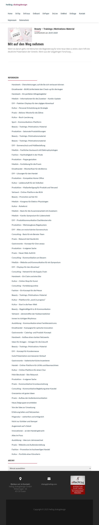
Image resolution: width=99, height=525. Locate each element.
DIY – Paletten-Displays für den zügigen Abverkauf (33, 103)
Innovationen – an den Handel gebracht (28, 431)
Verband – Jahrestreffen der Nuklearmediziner (31, 314)
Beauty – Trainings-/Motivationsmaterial (29, 136)
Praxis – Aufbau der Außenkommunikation (29, 398)
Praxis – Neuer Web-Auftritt (23, 253)
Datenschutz (24, 20)
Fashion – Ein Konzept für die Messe (27, 290)
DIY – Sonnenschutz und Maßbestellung (28, 145)
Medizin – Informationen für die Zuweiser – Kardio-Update (36, 98)
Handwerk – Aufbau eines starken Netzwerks (30, 337)
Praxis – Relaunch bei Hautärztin (25, 239)
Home (10, 13)
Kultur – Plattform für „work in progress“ (28, 300)
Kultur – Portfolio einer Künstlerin (26, 454)
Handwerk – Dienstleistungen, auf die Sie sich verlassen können (38, 84)
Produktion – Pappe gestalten (24, 159)
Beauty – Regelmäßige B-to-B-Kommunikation (31, 309)
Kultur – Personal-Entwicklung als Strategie (30, 108)
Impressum (12, 20)
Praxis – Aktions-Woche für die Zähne (27, 112)
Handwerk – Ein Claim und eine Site (26, 276)
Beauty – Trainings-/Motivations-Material (54, 28)
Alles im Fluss (17, 435)
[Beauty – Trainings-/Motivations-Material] (20, 34)
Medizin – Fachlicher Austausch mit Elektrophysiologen (35, 150)
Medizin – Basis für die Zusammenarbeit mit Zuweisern (34, 211)
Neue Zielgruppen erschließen (24, 402)
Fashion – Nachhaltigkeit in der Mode (27, 155)
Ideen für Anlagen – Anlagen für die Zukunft (30, 342)
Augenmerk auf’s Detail (21, 426)
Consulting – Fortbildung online (25, 286)
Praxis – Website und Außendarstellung (28, 445)
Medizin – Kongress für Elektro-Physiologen (30, 201)
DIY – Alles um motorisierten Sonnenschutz (30, 229)
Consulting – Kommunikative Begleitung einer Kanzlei (34, 388)
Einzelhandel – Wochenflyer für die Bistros (29, 169)
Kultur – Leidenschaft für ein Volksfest (27, 183)
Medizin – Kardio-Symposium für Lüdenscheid (31, 215)
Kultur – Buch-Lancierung (22, 117)
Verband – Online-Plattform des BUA (27, 192)
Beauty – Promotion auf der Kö (24, 197)
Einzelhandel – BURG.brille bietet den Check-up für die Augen (37, 89)
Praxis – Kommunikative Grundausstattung (30, 384)
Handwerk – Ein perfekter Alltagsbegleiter (29, 94)
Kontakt (82, 13)
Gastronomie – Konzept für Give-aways (28, 243)
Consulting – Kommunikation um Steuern (29, 257)
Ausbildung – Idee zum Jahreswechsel (27, 440)
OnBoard (36, 13)
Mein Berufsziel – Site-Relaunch (25, 374)
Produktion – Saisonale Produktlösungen (29, 131)
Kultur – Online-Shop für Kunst (25, 281)
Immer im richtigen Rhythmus (24, 318)
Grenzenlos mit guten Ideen (23, 393)
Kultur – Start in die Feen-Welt (24, 304)
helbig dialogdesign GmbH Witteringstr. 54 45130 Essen (20, 489)
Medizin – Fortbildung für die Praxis (26, 164)
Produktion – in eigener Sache (24, 248)
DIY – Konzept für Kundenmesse (25, 351)
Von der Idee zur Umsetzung (23, 407)
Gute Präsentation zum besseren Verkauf (29, 356)
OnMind (64, 13)
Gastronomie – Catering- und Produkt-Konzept (31, 332)
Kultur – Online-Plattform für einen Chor (29, 370)
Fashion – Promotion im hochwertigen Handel (31, 449)
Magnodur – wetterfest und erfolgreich (28, 416)
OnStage (73, 13)
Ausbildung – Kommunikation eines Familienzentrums (34, 323)
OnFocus (26, 13)
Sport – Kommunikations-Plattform (26, 122)
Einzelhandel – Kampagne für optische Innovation (32, 328)
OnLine (55, 13)
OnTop (17, 13)
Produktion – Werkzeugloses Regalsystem (29, 225)
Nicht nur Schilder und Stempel (24, 421)
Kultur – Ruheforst (19, 206)
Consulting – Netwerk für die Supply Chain (29, 271)
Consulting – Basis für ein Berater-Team (28, 234)
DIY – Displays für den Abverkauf (25, 267)
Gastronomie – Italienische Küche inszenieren (31, 360)
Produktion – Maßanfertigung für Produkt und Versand (35, 187)
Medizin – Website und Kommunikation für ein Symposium (36, 262)
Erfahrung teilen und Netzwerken (25, 412)
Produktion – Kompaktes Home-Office (28, 178)
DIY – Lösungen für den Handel (25, 173)
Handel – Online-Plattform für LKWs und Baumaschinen (35, 365)
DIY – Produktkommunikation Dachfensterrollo (31, 220)
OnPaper (45, 13)
